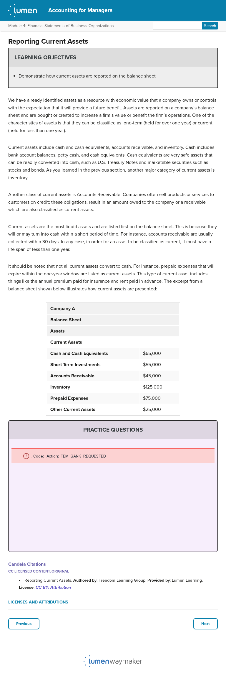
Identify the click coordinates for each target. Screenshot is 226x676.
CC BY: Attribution (53, 587)
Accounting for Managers (80, 10)
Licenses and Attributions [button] (38, 602)
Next (205, 623)
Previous (23, 623)
